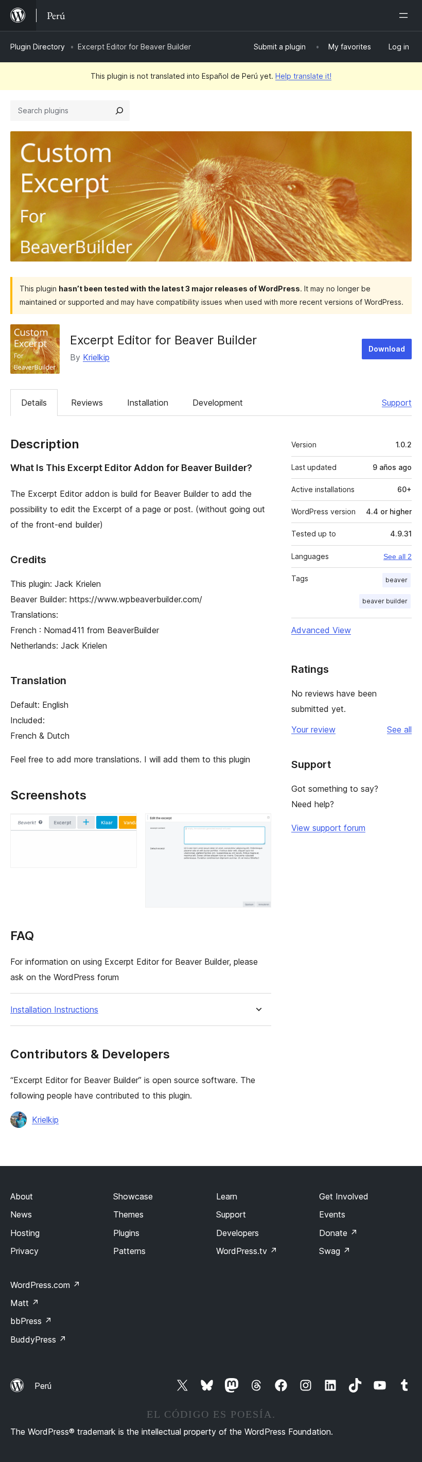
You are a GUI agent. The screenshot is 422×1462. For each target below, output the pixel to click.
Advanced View (321, 630)
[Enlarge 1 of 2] (123, 827)
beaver (396, 580)
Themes (128, 1214)
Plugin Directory (37, 46)
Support (397, 402)
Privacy (24, 1251)
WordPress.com (45, 1285)
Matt (24, 1303)
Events (332, 1214)
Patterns (129, 1251)
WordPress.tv (246, 1251)
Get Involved (343, 1196)
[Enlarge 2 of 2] (257, 827)
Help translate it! (303, 76)
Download (386, 348)
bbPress (31, 1321)
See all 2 (397, 556)
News (21, 1214)
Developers (237, 1233)
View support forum (328, 828)
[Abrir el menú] (405, 15)
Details (34, 402)
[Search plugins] (119, 110)
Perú (42, 1386)
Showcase (133, 1196)
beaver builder (385, 601)
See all (399, 729)
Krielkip (96, 357)
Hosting (25, 1233)
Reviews (87, 402)
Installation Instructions (54, 1010)
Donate (338, 1233)
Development (217, 402)
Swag (334, 1251)
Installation (147, 402)
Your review (313, 729)
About (21, 1196)
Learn (226, 1196)
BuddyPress (38, 1339)
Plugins (126, 1233)
